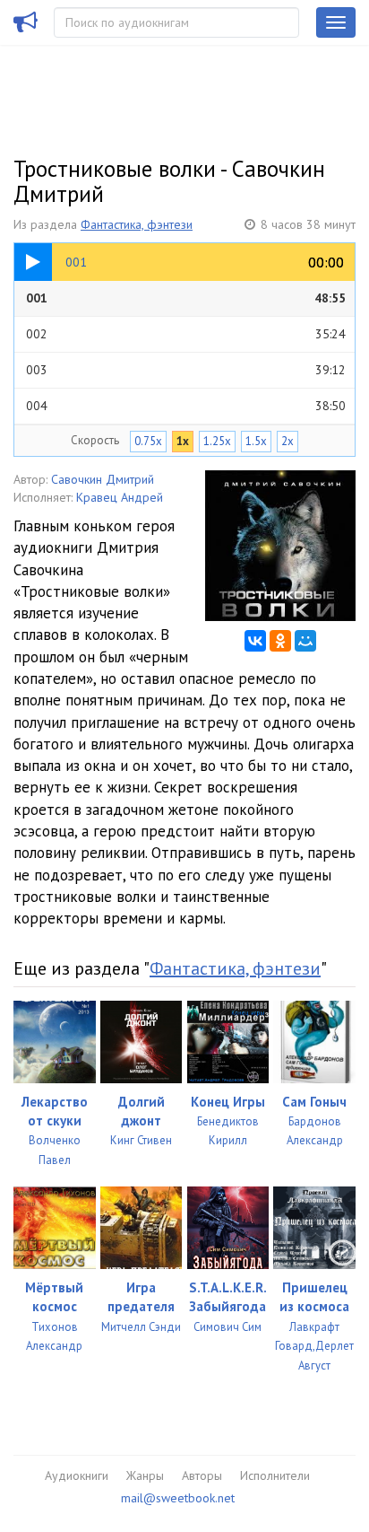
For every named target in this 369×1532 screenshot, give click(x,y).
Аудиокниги (76, 1475)
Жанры (145, 1475)
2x (287, 441)
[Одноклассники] (280, 641)
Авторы (202, 1475)
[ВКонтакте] (255, 641)
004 (186, 406)
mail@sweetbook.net (178, 1498)
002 (186, 334)
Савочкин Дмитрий (102, 479)
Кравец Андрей (119, 497)
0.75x (148, 441)
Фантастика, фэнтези (137, 224)
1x (182, 441)
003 (186, 370)
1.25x (217, 441)
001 (186, 298)
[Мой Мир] (305, 641)
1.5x (256, 441)
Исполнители (275, 1475)
